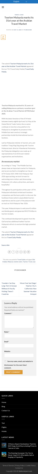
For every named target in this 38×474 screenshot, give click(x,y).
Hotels (4, 431)
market (16, 262)
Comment (8, 313)
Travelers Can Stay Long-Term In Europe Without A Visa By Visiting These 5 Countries (9, 288)
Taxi (3, 423)
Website (7, 351)
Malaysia (10, 262)
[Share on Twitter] (17, 252)
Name (6, 332)
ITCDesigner (28, 30)
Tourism (25, 262)
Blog (3, 406)
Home (4, 402)
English (16, 1)
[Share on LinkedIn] (28, 252)
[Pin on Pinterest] (24, 252)
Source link (6, 245)
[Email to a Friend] (21, 252)
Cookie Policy (30, 465)
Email (6, 342)
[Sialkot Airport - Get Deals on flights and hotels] (20, 7)
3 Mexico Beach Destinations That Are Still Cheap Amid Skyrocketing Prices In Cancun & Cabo (22, 446)
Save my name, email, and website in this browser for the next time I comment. (18, 364)
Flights (4, 427)
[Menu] (3, 7)
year (34, 262)
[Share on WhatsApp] (9, 252)
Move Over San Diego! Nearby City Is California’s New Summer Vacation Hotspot (28, 288)
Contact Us (6, 410)
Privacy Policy (19, 465)
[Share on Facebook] (13, 252)
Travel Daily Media (14, 237)
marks (20, 262)
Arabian (4, 262)
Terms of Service (8, 465)
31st (33, 259)
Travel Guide (19, 14)
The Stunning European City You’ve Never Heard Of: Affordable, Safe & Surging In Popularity (21, 455)
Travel (30, 262)
